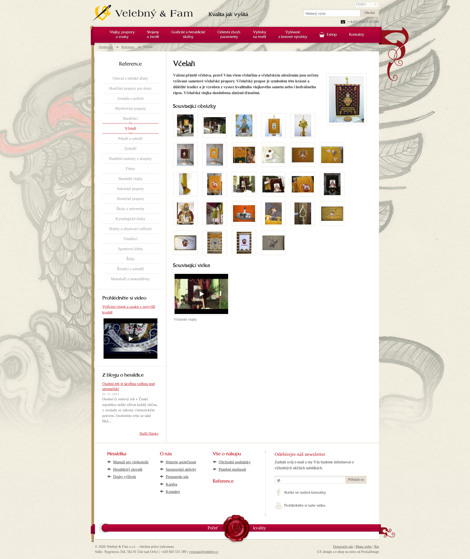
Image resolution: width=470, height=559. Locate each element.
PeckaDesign (370, 552)
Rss (376, 546)
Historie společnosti (181, 462)
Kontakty (173, 492)
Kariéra (171, 484)
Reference (128, 47)
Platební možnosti (232, 469)
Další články (149, 434)
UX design (324, 552)
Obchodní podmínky (235, 462)
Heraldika (116, 454)
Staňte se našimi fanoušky (305, 493)
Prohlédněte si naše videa (304, 506)
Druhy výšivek (124, 477)
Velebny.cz (105, 47)
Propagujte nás (177, 477)
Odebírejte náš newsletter (300, 454)
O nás (166, 454)
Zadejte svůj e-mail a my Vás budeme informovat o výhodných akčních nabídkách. (314, 465)
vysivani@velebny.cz (203, 552)
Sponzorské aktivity (181, 469)
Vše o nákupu (227, 454)
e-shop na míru (345, 552)
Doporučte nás (343, 546)
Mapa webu (364, 546)
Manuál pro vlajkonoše (131, 462)
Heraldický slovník (127, 469)
